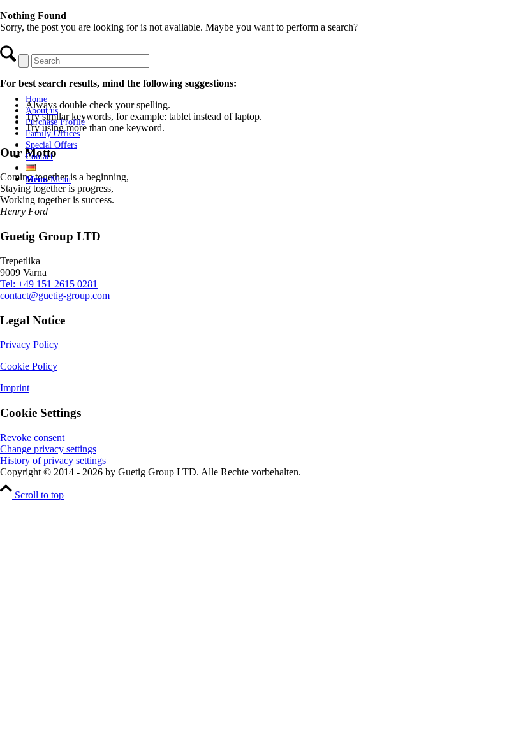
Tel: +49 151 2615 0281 (49, 283)
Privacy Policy (29, 344)
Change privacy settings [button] (48, 449)
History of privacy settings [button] (53, 460)
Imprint (14, 387)
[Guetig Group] (99, 76)
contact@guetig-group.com (55, 295)
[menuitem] (112, 99)
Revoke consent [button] (32, 437)
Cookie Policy (28, 366)
